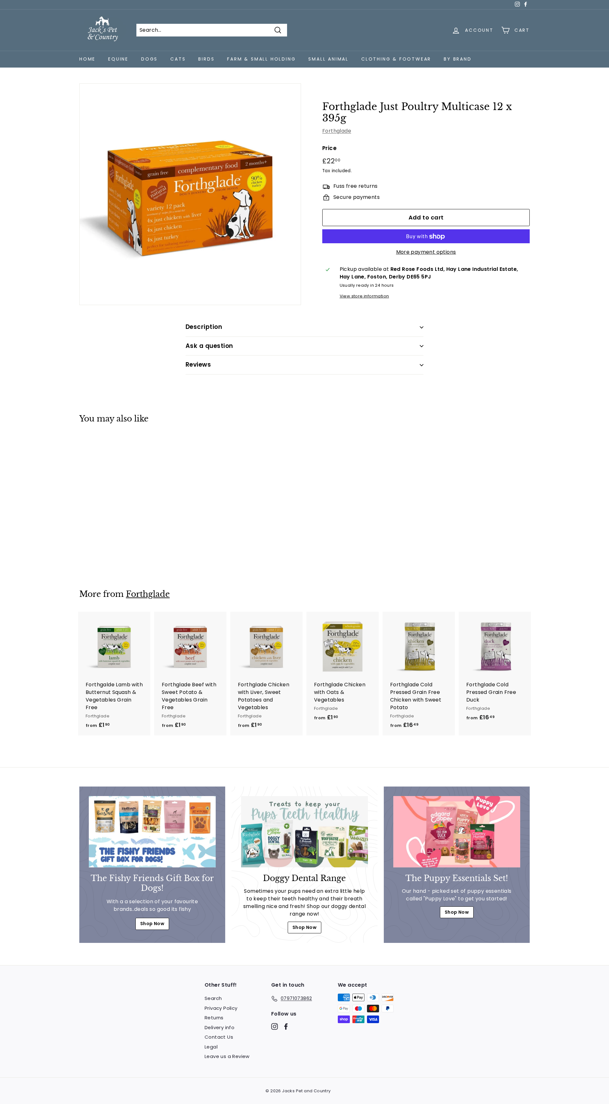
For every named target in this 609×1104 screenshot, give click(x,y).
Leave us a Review (227, 1056)
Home (87, 59)
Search (213, 998)
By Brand (457, 59)
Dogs (149, 59)
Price (329, 148)
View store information (364, 296)
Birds (206, 59)
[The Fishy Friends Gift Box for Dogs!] (152, 831)
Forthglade (336, 131)
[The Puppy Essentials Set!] (456, 831)
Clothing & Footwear (396, 59)
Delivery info (219, 1027)
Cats (178, 59)
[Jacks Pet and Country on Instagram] (274, 1026)
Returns (214, 1017)
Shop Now (152, 923)
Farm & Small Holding (261, 59)
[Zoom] (190, 194)
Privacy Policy (221, 1008)
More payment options (426, 252)
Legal (211, 1046)
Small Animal (328, 59)
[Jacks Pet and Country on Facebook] (286, 1026)
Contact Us (219, 1037)
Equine (118, 59)
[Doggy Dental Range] (304, 831)
